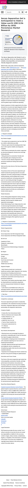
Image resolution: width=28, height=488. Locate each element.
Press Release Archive (16, 480)
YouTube (3, 422)
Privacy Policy (17, 485)
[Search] (19, 12)
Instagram (3, 421)
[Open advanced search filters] (22, 12)
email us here (4, 415)
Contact (25, 485)
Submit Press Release (8, 482)
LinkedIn (3, 419)
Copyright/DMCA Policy (7, 485)
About (7, 480)
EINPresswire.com (14, 67)
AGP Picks (3, 2)
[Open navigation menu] (2, 12)
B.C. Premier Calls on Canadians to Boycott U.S (13, 2)
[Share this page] (26, 12)
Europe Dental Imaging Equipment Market (12, 398)
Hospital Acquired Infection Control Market (12, 387)
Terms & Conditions (20, 482)
